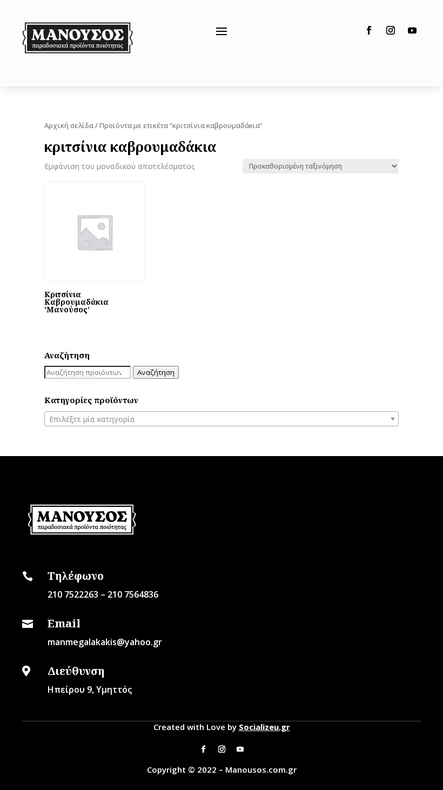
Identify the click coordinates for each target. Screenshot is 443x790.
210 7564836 (133, 594)
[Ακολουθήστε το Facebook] (369, 30)
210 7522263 (73, 594)
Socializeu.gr (264, 726)
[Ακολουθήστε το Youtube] (412, 30)
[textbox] (221, 419)
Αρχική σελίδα (68, 125)
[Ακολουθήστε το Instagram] (390, 30)
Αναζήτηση (155, 372)
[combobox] (221, 418)
